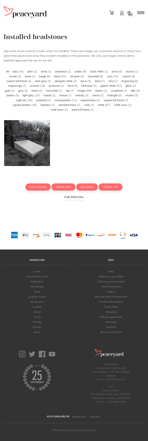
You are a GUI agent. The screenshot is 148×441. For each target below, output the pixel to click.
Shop (37, 291)
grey (21, 90)
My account (37, 301)
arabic (78, 71)
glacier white (108, 85)
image (81, 90)
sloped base (88, 100)
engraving (127, 81)
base (28, 76)
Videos (111, 291)
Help (111, 271)
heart (35, 90)
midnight (112, 95)
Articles (37, 327)
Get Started (37, 286)
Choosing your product (111, 281)
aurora (130, 71)
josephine (117, 90)
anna (44, 71)
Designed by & (88, 430)
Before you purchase (111, 276)
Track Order (111, 306)
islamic (99, 90)
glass (128, 85)
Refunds (111, 327)
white (101, 105)
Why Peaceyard (111, 286)
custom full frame (16, 81)
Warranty (111, 322)
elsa (111, 81)
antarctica (61, 71)
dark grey (41, 81)
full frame (86, 85)
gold (7, 90)
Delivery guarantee (111, 317)
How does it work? (37, 276)
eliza (98, 81)
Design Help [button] (63, 187)
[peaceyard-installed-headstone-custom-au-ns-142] (27, 143)
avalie (13, 76)
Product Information (111, 301)
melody (79, 95)
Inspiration (37, 281)
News (37, 332)
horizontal (52, 90)
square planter (22, 105)
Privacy (37, 322)
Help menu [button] (86, 187)
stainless (45, 105)
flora (70, 85)
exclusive (54, 85)
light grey (28, 95)
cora (109, 76)
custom (126, 76)
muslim (129, 95)
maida (47, 95)
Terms (37, 317)
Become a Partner (111, 332)
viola (87, 105)
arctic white (97, 71)
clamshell (93, 76)
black (57, 76)
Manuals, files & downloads (111, 296)
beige (42, 76)
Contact (37, 306)
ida (68, 90)
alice (30, 71)
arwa (115, 71)
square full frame (114, 100)
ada (15, 71)
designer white (64, 81)
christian (75, 76)
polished (41, 100)
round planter (63, 100)
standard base (67, 105)
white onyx (120, 105)
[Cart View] (112, 12)
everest (34, 85)
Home (37, 271)
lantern (10, 95)
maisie (63, 95)
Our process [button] (74, 197)
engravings (15, 85)
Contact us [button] (110, 187)
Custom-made (37, 296)
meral (95, 95)
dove (83, 81)
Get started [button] (38, 187)
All (7, 71)
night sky (21, 100)
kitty (133, 90)
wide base (57, 109)
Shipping (111, 311)
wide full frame (80, 109)
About (37, 311)
